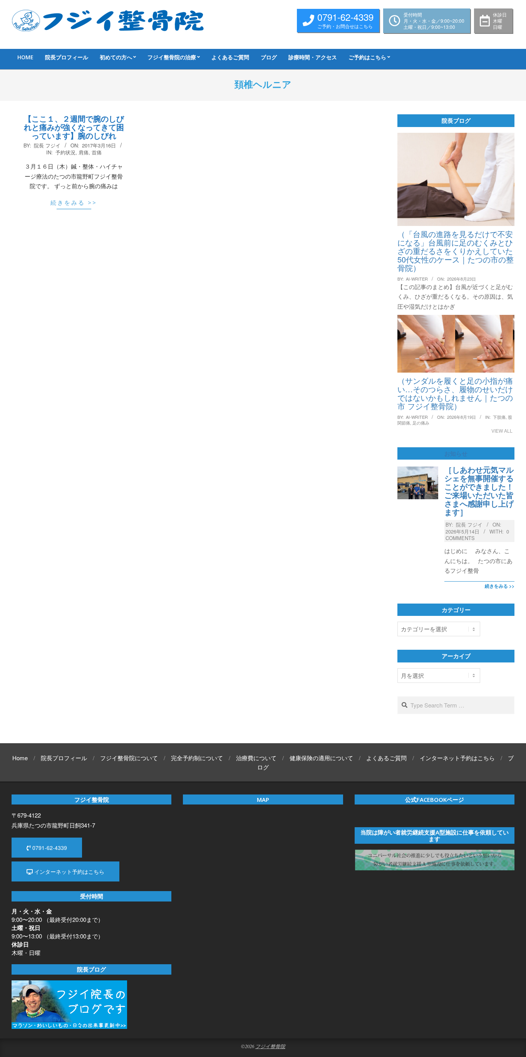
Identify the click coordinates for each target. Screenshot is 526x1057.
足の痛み (420, 423)
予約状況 (65, 152)
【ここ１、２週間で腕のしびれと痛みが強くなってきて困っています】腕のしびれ (74, 127)
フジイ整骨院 (270, 1046)
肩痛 (84, 152)
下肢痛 (499, 417)
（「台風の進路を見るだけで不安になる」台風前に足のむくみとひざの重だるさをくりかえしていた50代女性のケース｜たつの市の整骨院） (455, 250)
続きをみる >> (73, 202)
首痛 (97, 152)
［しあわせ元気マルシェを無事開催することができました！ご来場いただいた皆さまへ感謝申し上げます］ (479, 490)
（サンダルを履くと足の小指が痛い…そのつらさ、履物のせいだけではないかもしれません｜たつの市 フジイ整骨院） (455, 393)
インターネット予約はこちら (68, 871)
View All (502, 430)
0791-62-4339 (49, 847)
